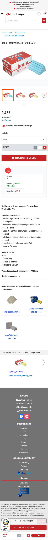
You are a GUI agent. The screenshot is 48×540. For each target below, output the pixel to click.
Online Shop (7, 32)
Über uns (24, 449)
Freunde (24, 442)
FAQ (24, 439)
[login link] (39, 14)
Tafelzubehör (19, 32)
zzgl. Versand (6, 120)
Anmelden (24, 483)
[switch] (5, 529)
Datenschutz (24, 435)
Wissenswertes (24, 453)
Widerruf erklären (24, 486)
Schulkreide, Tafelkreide (14, 35)
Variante (5, 133)
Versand (24, 446)
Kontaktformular (25, 411)
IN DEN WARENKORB (25, 158)
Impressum (24, 428)
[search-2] (44, 20)
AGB (24, 432)
